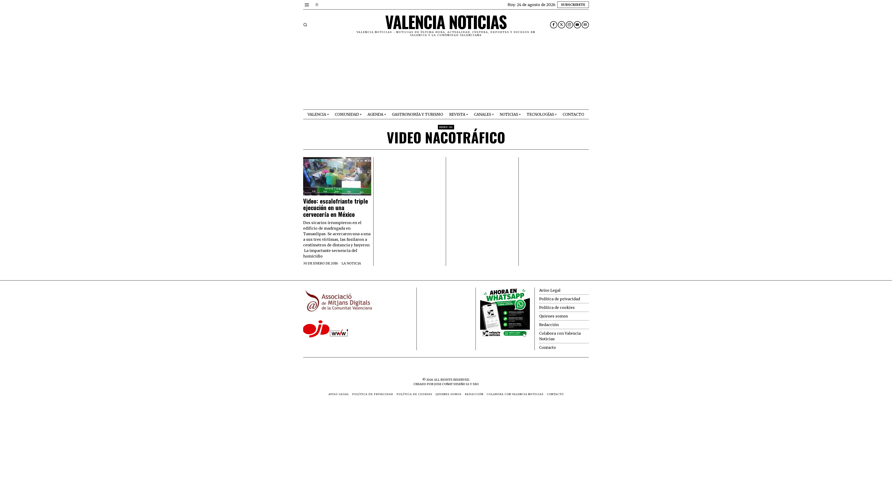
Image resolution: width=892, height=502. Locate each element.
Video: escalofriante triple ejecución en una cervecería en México (335, 208)
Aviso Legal (550, 290)
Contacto (547, 347)
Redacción (549, 324)
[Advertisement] (446, 74)
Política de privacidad (559, 299)
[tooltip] (553, 24)
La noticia (351, 263)
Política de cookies (557, 307)
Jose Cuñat (443, 384)
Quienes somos (553, 316)
